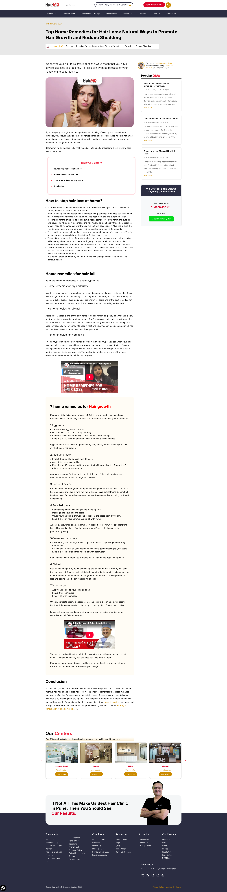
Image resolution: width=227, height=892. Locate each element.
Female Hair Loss (99, 846)
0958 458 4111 (163, 207)
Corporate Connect (123, 852)
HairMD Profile (122, 849)
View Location (61, 770)
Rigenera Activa (75, 850)
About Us (156, 14)
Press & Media (145, 846)
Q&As (118, 846)
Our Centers (70, 5)
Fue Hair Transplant (53, 846)
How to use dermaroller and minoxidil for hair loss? (157, 84)
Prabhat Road (167, 839)
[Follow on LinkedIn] (158, 875)
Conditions (52, 14)
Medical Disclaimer (173, 887)
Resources (128, 14)
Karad (164, 846)
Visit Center (61, 774)
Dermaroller (50, 849)
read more (148, 107)
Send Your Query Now (162, 219)
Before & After (69, 14)
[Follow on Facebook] (153, 875)
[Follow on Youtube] (143, 875)
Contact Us (171, 14)
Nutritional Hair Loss (100, 852)
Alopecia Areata (98, 839)
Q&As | (62, 46)
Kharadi (165, 849)
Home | (55, 46)
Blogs (118, 843)
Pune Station (167, 855)
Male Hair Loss (98, 849)
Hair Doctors (111, 14)
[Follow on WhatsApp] (163, 875)
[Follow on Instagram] (148, 875)
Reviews (142, 14)
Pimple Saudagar (169, 852)
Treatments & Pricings (90, 14)
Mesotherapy (74, 838)
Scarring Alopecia (99, 855)
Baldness (96, 843)
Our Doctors (144, 839)
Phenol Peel (74, 847)
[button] (42, 760)
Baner (164, 843)
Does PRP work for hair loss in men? (161, 118)
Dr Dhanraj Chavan (152, 90)
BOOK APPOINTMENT (154, 5)
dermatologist (110, 702)
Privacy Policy (158, 887)
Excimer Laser (74, 859)
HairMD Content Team (163, 63)
